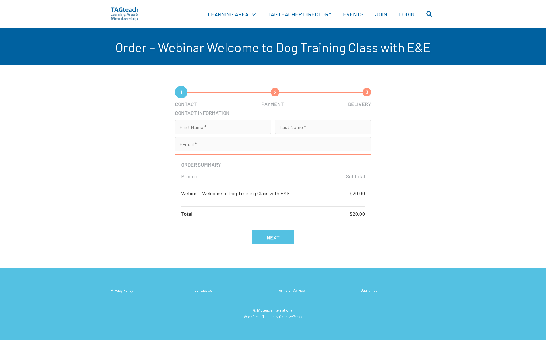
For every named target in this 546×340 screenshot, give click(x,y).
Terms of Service (291, 290)
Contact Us (203, 290)
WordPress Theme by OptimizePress (273, 316)
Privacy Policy (122, 290)
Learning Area (228, 14)
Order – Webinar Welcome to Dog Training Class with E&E (273, 47)
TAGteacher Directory (300, 14)
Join (381, 14)
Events (353, 14)
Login (407, 14)
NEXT (273, 237)
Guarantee (369, 290)
